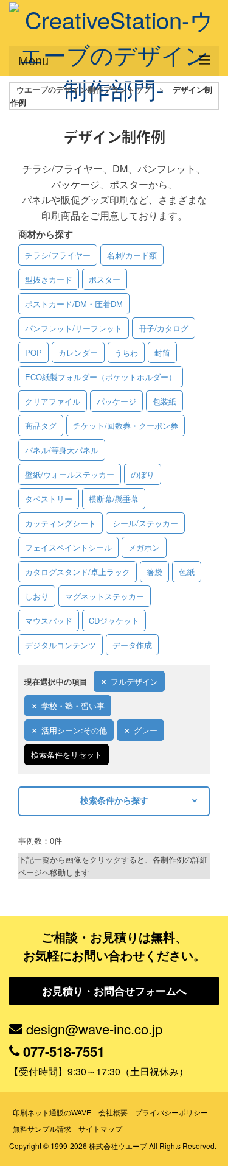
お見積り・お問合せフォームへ (114, 990)
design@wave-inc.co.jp (94, 1028)
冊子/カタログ (163, 328)
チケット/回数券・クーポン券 (125, 425)
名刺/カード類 (132, 255)
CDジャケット (114, 620)
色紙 (187, 572)
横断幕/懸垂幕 (114, 498)
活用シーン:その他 (74, 730)
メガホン (144, 547)
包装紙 (164, 401)
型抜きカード (48, 279)
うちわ (126, 352)
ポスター (104, 279)
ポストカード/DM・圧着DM (74, 303)
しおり (37, 596)
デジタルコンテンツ (60, 645)
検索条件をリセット (66, 754)
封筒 (162, 352)
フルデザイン (134, 681)
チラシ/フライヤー (58, 255)
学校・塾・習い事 (73, 706)
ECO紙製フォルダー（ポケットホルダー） (100, 377)
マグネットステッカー (104, 596)
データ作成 (132, 645)
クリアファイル (52, 401)
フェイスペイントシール (68, 547)
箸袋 (154, 572)
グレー (145, 730)
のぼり (142, 474)
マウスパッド (48, 620)
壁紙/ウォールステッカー (69, 474)
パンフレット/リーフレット (73, 328)
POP (33, 352)
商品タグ (41, 425)
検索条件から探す (114, 800)
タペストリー (48, 498)
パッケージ (116, 401)
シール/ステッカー (145, 523)
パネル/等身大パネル (61, 450)
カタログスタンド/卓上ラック (77, 572)
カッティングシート (60, 523)
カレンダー (78, 352)
